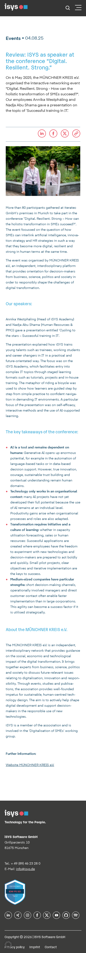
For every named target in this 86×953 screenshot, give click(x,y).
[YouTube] (56, 917)
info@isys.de (25, 869)
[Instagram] (27, 917)
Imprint (34, 947)
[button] (76, 134)
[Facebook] (37, 917)
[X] (46, 917)
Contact (51, 947)
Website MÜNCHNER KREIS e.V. (30, 765)
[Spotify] (75, 917)
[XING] (18, 917)
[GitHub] (66, 917)
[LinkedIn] (8, 917)
